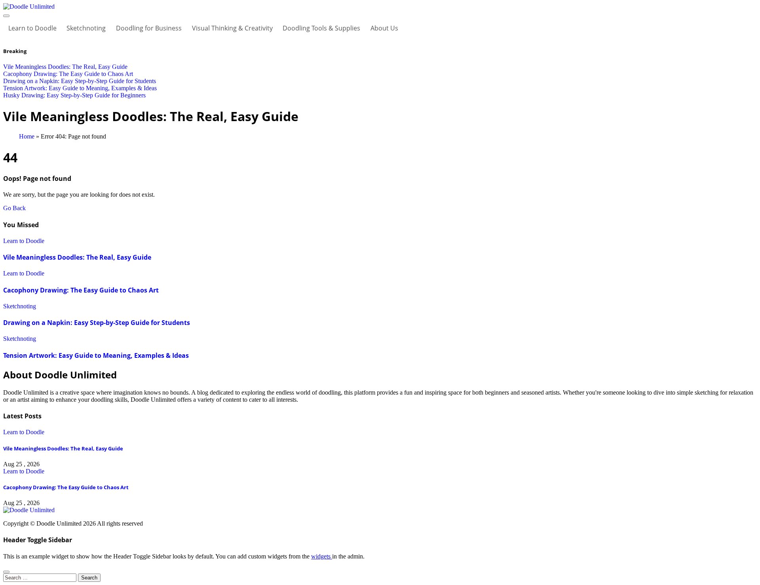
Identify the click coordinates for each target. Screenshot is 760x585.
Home (26, 136)
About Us (384, 28)
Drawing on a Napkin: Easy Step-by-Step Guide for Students (96, 322)
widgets (321, 556)
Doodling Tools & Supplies (321, 28)
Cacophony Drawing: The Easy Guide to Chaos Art (81, 290)
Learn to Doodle (32, 28)
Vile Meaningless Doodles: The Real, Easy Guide (77, 257)
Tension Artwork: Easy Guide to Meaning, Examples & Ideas (96, 355)
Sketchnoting (86, 28)
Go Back (14, 208)
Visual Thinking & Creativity (232, 28)
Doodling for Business (149, 28)
